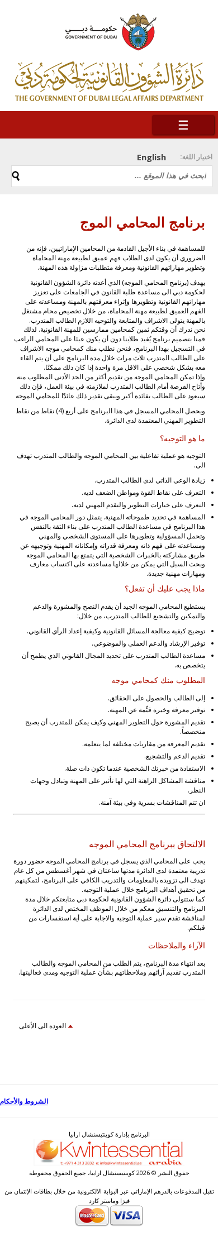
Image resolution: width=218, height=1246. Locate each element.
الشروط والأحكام (24, 1101)
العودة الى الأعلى (42, 1025)
